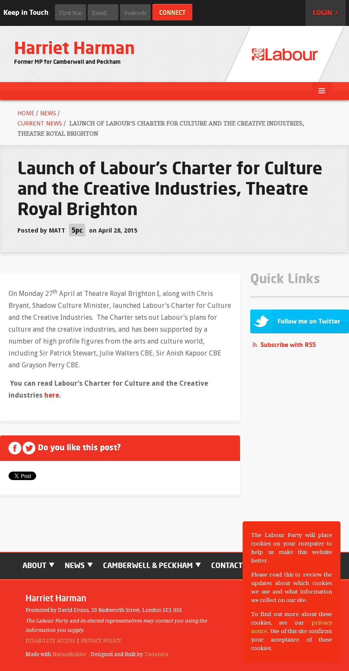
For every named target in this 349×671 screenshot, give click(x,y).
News (48, 113)
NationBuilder (69, 654)
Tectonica (156, 654)
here (51, 395)
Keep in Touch (26, 12)
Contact (227, 565)
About (35, 565)
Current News (39, 123)
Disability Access (50, 641)
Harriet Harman (74, 47)
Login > (325, 13)
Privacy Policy (101, 641)
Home (25, 113)
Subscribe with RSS (288, 344)
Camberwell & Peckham (149, 565)
